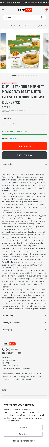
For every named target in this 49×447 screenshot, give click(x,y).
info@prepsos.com (13, 353)
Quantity (6, 118)
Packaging (7, 330)
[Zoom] (39, 32)
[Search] (42, 17)
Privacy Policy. (11, 420)
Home (4, 26)
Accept (23, 427)
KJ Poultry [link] (13, 138)
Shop (4, 390)
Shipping (5, 111)
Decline (23, 434)
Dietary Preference (11, 323)
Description (7, 164)
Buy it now (24, 155)
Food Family (7, 316)
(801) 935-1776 (12, 349)
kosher (19, 210)
